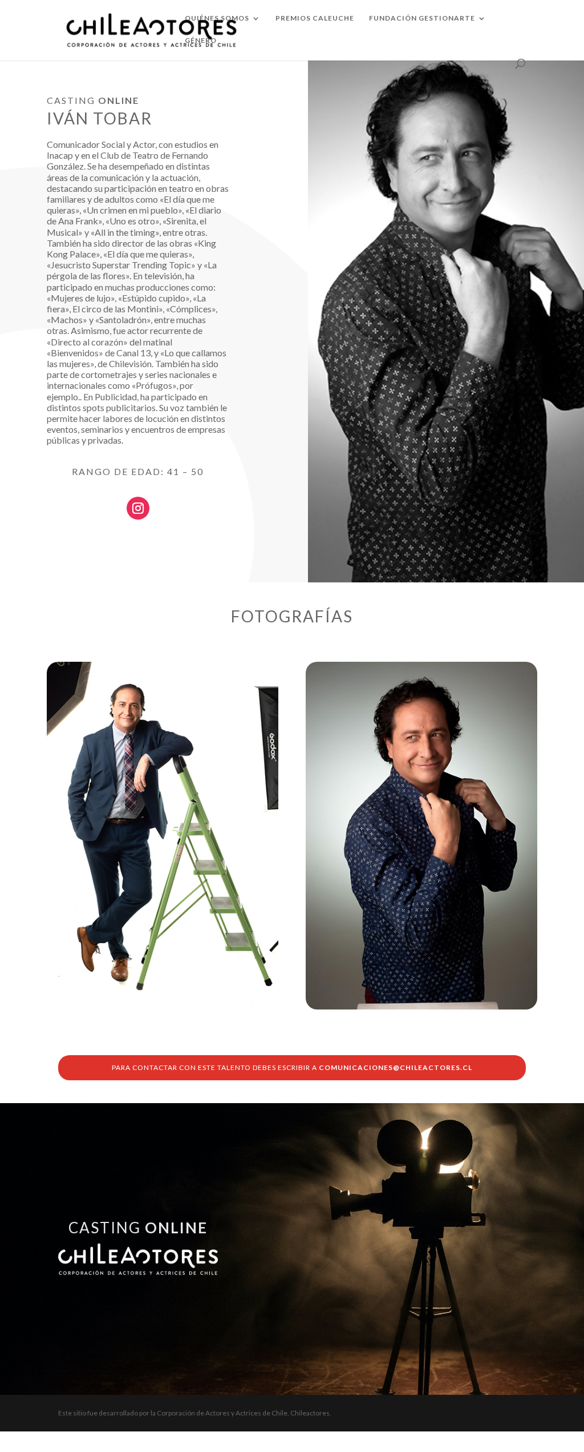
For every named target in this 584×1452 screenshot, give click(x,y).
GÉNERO (201, 41)
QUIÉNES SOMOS (217, 18)
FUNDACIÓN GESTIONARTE (422, 18)
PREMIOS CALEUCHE (314, 18)
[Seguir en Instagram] (138, 508)
